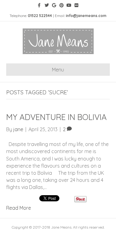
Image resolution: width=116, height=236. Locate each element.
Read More (18, 208)
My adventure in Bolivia (56, 117)
